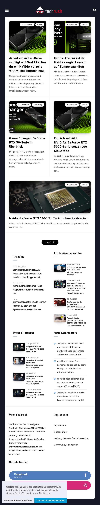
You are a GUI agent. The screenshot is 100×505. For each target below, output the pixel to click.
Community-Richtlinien (66, 444)
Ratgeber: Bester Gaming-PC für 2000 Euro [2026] (35, 349)
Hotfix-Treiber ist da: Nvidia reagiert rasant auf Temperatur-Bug (70, 62)
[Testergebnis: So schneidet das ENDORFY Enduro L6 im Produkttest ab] (60, 302)
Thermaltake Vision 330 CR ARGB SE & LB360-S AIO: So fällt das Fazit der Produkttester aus (76, 288)
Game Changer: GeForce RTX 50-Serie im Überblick (27, 142)
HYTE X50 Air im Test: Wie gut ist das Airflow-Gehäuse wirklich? (77, 271)
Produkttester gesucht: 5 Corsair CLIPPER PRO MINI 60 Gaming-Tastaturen (76, 321)
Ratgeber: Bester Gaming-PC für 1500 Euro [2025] (35, 394)
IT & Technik (27, 24)
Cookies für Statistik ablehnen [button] (18, 500)
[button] (51, 493)
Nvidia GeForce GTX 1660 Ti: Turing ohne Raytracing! (49, 218)
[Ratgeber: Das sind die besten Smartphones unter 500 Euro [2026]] (19, 360)
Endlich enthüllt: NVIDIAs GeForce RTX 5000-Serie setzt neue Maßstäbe (70, 144)
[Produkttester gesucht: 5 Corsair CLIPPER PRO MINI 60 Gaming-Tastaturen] (60, 318)
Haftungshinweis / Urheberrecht (71, 438)
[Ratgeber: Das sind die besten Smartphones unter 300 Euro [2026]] (19, 377)
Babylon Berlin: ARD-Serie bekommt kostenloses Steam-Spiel (71, 396)
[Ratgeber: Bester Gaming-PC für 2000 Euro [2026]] (19, 347)
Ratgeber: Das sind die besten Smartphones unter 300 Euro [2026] (35, 380)
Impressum (60, 425)
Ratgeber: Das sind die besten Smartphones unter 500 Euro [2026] (35, 364)
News (39, 24)
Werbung (38, 104)
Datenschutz (60, 431)
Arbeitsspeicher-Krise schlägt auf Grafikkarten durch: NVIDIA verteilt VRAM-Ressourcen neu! (27, 64)
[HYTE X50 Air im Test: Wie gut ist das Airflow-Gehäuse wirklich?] (60, 268)
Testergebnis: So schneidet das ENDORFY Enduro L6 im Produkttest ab (76, 305)
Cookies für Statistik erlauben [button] (50, 500)
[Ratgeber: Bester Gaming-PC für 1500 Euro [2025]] (19, 393)
